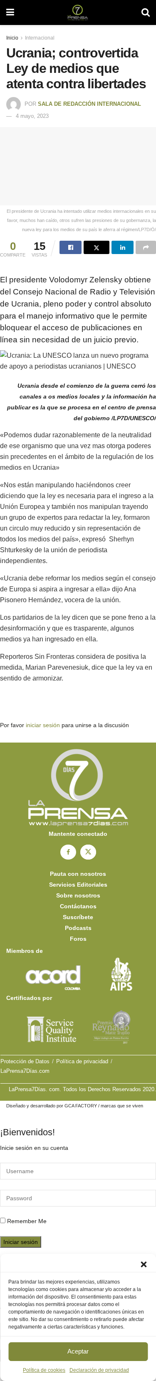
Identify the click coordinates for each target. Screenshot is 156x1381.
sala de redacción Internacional (89, 104)
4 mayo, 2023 (32, 116)
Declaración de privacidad (99, 1370)
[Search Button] (145, 12)
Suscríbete (78, 917)
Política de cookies (44, 1370)
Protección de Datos (25, 1061)
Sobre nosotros (78, 895)
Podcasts (78, 928)
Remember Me (27, 1221)
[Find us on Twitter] (88, 852)
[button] (143, 1264)
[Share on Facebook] (70, 247)
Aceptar (78, 1351)
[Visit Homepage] (77, 12)
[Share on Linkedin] (122, 247)
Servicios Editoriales (78, 884)
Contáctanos (78, 906)
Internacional (39, 38)
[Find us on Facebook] (68, 852)
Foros (78, 938)
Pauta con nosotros (78, 873)
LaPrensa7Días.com (25, 1071)
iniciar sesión (43, 725)
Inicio (12, 38)
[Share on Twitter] (96, 247)
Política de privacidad (82, 1061)
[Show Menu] (10, 12)
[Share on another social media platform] (146, 247)
